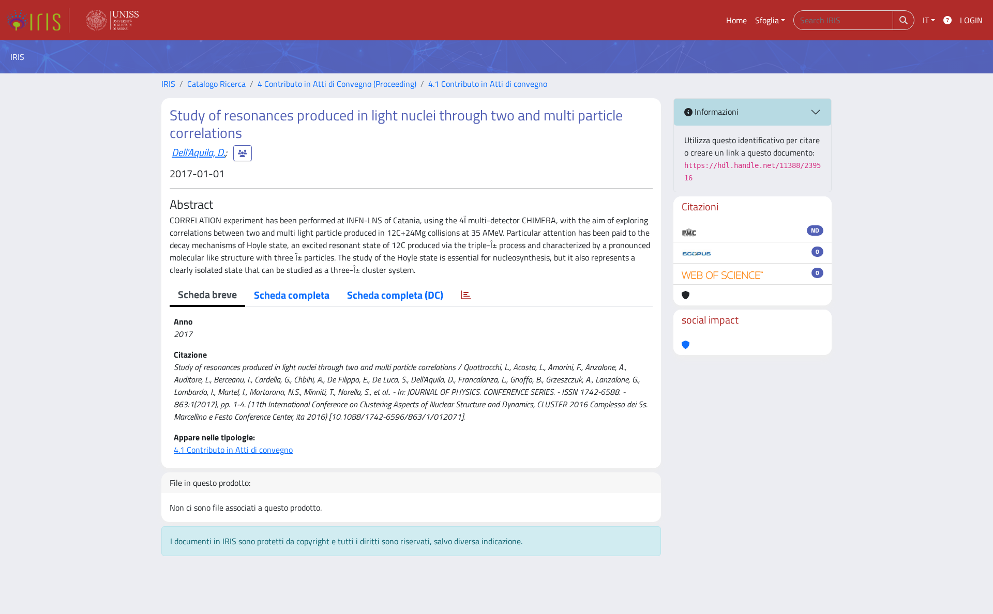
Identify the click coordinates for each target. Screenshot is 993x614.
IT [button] (926, 20)
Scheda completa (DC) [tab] (395, 295)
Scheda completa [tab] (291, 295)
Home (736, 20)
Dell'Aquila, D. (198, 152)
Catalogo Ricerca (216, 84)
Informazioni (716, 111)
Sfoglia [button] (767, 20)
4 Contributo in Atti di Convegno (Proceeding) (337, 84)
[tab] (466, 295)
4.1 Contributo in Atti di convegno (487, 84)
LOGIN (971, 20)
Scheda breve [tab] (207, 294)
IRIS (168, 84)
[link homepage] (37, 20)
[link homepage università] (112, 20)
